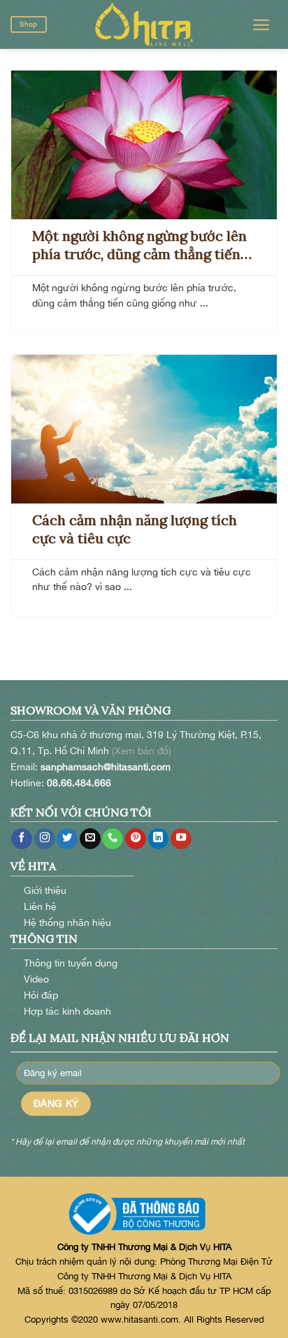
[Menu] (261, 24)
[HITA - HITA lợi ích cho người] (144, 24)
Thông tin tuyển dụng (70, 963)
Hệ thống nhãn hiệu (67, 922)
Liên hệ (40, 906)
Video (36, 979)
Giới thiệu (45, 890)
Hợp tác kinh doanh (67, 1011)
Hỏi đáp (41, 995)
